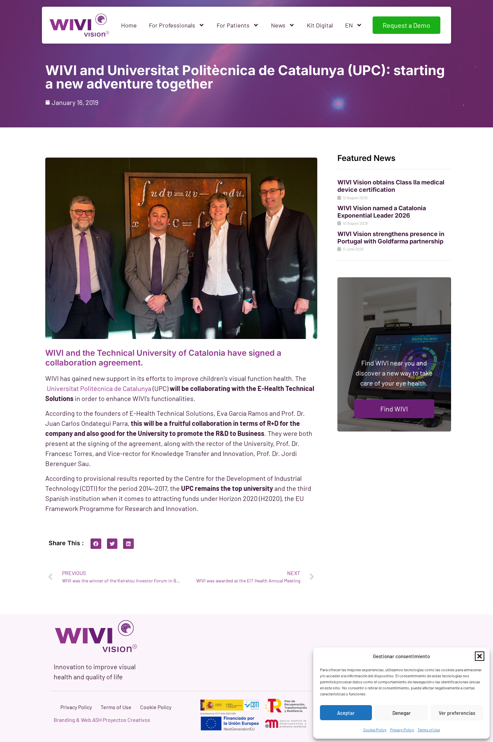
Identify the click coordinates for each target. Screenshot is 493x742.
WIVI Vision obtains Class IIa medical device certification (390, 186)
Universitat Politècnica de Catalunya (99, 388)
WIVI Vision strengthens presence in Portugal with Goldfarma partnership (390, 237)
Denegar (401, 713)
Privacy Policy (402, 729)
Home (129, 25)
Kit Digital (320, 25)
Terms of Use (429, 729)
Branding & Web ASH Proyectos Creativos (102, 720)
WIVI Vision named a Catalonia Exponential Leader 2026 (381, 212)
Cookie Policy (375, 729)
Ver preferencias (457, 713)
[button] (479, 656)
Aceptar (346, 713)
